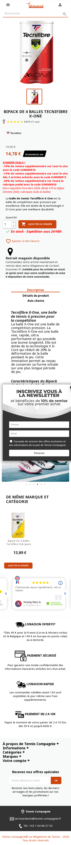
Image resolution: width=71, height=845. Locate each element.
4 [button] (37, 484)
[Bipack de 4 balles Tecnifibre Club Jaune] (18, 525)
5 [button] (41, 484)
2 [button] (30, 484)
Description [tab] (35, 290)
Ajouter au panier (36, 224)
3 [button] (34, 484)
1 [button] (26, 484)
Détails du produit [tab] (36, 295)
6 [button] (44, 484)
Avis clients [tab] (35, 301)
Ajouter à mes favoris (23, 241)
